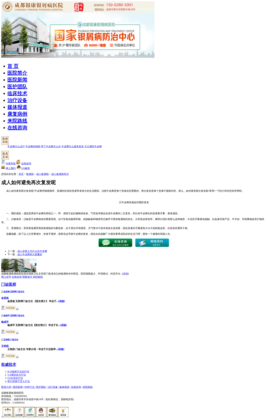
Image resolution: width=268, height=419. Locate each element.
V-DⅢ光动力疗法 (16, 374)
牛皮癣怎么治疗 (16, 146)
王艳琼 (5, 346)
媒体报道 (17, 107)
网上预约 (11, 168)
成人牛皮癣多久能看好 (29, 254)
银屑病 (30, 174)
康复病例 (17, 114)
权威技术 (8, 364)
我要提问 (27, 277)
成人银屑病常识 (60, 174)
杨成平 (5, 322)
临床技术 (17, 93)
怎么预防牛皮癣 (93, 146)
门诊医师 (8, 284)
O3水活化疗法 (15, 378)
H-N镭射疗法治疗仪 (18, 371)
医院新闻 (17, 79)
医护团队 (17, 86)
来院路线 (17, 121)
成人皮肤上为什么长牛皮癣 (32, 251)
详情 (125, 273)
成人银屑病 (42, 174)
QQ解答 (25, 168)
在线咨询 (17, 127)
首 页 (13, 66)
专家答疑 (11, 163)
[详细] (61, 301)
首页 (21, 174)
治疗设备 (17, 100)
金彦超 (5, 298)
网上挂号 (6, 277)
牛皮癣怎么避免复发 (72, 146)
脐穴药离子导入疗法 (18, 381)
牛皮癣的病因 (32, 146)
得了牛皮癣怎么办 (51, 146)
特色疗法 (30, 387)
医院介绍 (6, 387)
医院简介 (17, 73)
